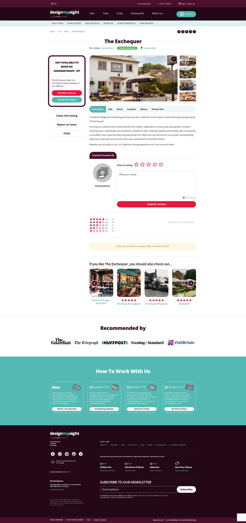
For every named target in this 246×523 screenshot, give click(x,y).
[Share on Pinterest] (186, 31)
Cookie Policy (161, 445)
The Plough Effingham (156, 303)
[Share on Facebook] (179, 31)
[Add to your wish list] (173, 59)
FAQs (67, 133)
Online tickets (130, 471)
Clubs (120, 13)
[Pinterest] (67, 454)
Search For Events (67, 99)
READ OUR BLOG (92, 23)
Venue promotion (181, 471)
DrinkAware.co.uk (57, 489)
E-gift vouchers (156, 471)
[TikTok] (81, 454)
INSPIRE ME (108, 23)
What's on (157, 13)
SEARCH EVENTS (74, 23)
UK (59, 31)
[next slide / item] (191, 283)
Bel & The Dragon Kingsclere (101, 302)
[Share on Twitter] (182, 31)
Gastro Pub (150, 48)
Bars (92, 13)
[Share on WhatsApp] (190, 31)
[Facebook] (53, 454)
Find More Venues (67, 93)
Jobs (123, 445)
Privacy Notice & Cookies (75, 520)
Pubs (106, 13)
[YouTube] (74, 454)
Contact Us (132, 445)
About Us (103, 445)
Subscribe (186, 489)
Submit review (156, 204)
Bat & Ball (184, 303)
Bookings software (107, 471)
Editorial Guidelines (178, 445)
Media (150, 445)
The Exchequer (78, 31)
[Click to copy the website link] (194, 31)
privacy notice (162, 495)
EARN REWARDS (146, 23)
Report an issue (67, 124)
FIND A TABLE (57, 23)
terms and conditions (145, 495)
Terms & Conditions (56, 520)
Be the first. (108, 48)
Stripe (68, 472)
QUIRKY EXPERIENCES (126, 23)
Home (52, 31)
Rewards (114, 445)
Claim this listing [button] (66, 115)
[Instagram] (60, 454)
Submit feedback (100, 520)
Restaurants (137, 13)
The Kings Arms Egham (129, 303)
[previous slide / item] (94, 283)
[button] (124, 219)
